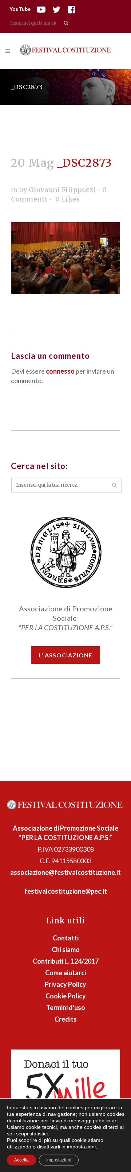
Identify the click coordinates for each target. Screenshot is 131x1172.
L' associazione (65, 655)
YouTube (20, 9)
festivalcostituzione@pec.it (65, 891)
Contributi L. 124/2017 (66, 961)
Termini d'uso (65, 1007)
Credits (66, 1019)
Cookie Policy (65, 996)
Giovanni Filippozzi (62, 190)
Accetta (21, 1160)
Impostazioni (58, 1160)
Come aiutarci (65, 973)
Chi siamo (66, 949)
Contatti (66, 938)
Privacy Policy (65, 984)
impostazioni (81, 1147)
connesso (60, 371)
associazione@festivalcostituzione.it (65, 872)
